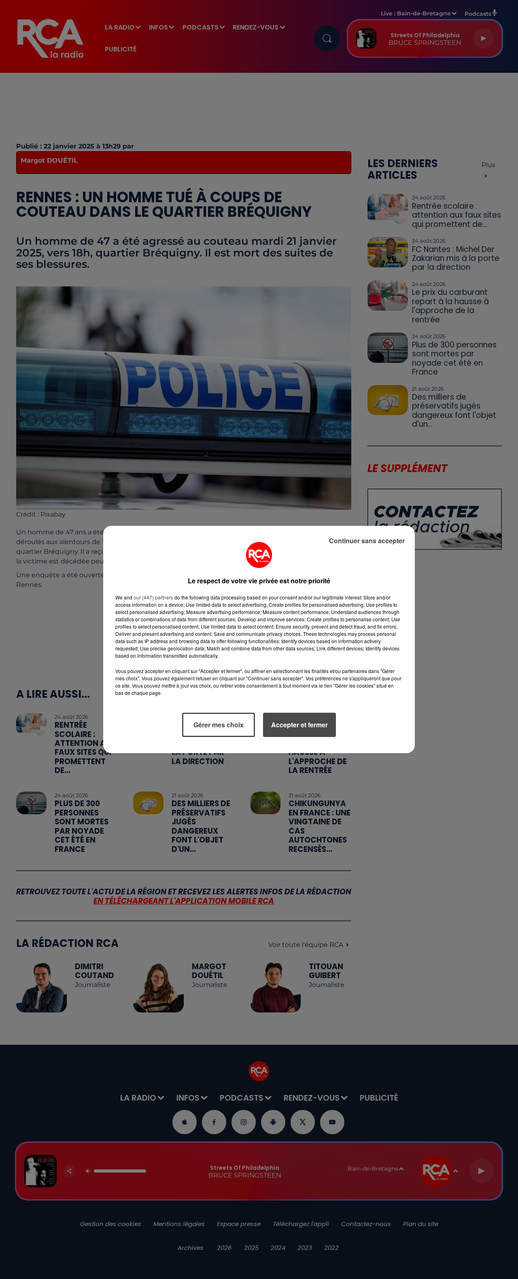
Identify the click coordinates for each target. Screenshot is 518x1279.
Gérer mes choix (218, 724)
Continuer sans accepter (367, 540)
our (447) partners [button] (153, 597)
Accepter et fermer (299, 724)
